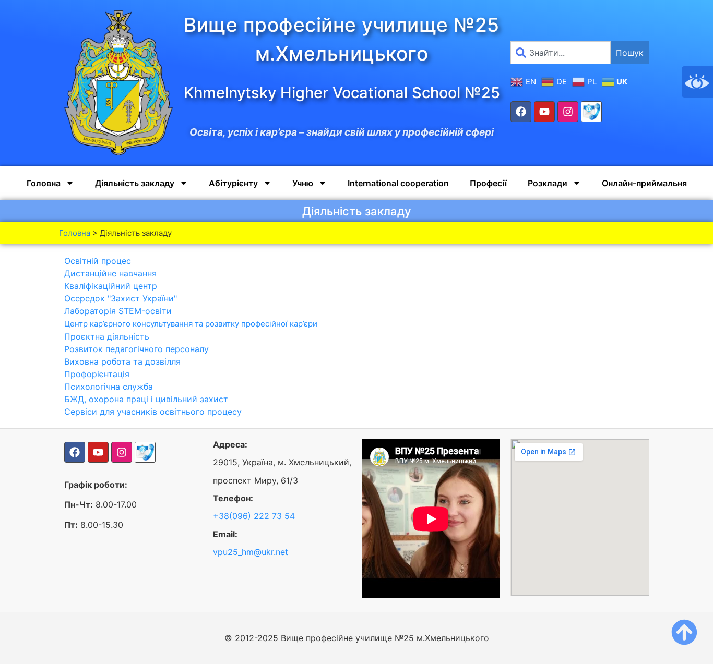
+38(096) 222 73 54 (254, 516)
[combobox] (560, 52)
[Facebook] (520, 111)
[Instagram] (567, 111)
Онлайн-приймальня (644, 183)
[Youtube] (544, 111)
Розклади (547, 183)
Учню (302, 183)
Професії (488, 183)
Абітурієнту (233, 183)
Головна (44, 183)
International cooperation (398, 183)
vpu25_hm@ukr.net (250, 552)
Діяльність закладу (134, 183)
